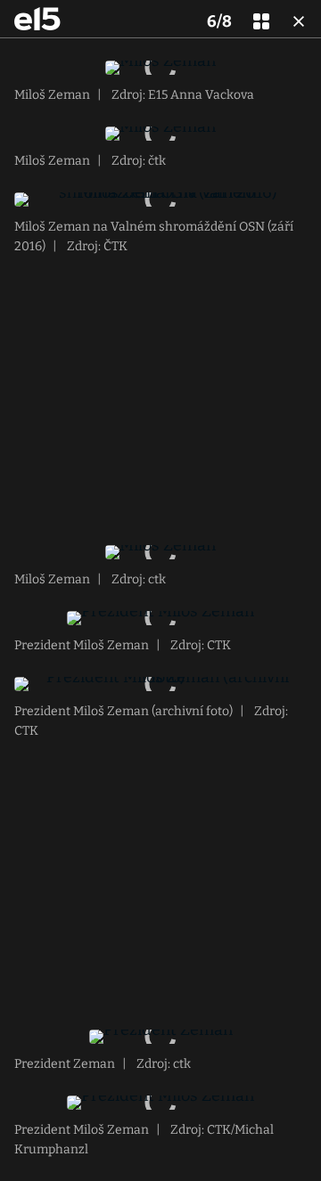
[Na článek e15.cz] (37, 18)
